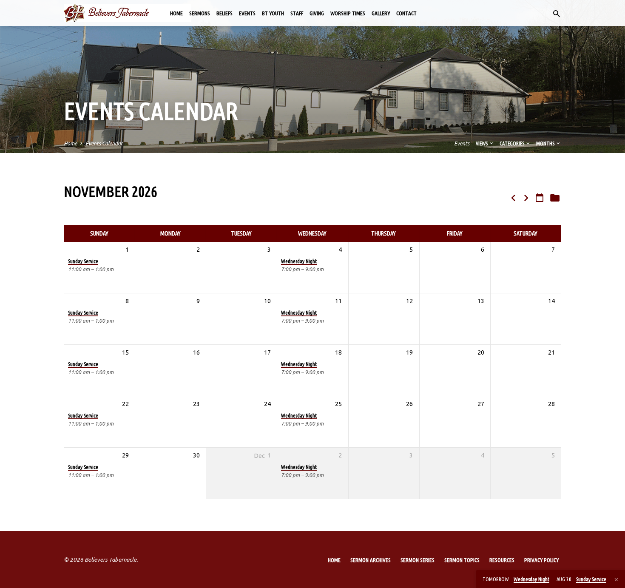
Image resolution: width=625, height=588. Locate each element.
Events (247, 13)
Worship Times (347, 13)
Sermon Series (418, 560)
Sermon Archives (370, 560)
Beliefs (224, 13)
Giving (317, 13)
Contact (406, 13)
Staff (296, 13)
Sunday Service (83, 261)
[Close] (616, 579)
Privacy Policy (541, 560)
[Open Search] (556, 14)
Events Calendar (104, 143)
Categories (512, 143)
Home (176, 13)
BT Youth (273, 13)
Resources (501, 560)
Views (482, 143)
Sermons (199, 13)
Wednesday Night (299, 261)
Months (545, 143)
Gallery (381, 13)
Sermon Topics (462, 560)
